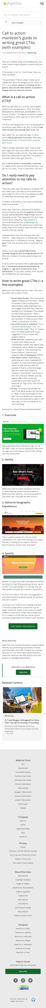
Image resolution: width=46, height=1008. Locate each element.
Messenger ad (32, 222)
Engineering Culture (23, 829)
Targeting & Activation (23, 880)
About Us (23, 821)
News (23, 833)
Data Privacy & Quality (23, 908)
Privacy (23, 847)
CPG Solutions (23, 904)
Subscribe (23, 672)
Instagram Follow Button (23, 792)
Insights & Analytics (23, 884)
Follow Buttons (23, 788)
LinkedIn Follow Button (23, 800)
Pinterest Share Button (23, 784)
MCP (23, 764)
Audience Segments (23, 892)
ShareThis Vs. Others (23, 928)
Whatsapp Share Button (23, 780)
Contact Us (23, 837)
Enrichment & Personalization (23, 888)
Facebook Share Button (23, 776)
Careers (23, 825)
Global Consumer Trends (23, 916)
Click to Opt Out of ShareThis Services (23, 855)
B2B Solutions (23, 900)
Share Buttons (23, 768)
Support (23, 808)
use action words (18, 326)
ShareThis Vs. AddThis (23, 932)
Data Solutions (23, 876)
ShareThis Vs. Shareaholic (23, 944)
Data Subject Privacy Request (23, 863)
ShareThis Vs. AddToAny (23, 936)
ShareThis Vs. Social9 (23, 948)
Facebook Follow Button (23, 796)
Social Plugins (23, 804)
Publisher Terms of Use (23, 859)
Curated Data (23, 896)
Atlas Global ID (23, 912)
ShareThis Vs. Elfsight (23, 940)
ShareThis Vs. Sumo (23, 952)
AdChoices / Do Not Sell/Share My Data (23, 851)
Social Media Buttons (23, 772)
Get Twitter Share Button (23, 626)
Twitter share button (25, 610)
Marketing (31, 53)
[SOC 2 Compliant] (33, 1000)
